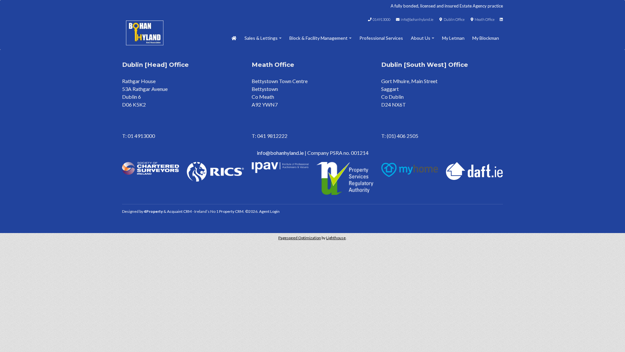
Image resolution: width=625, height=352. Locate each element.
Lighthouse (336, 237)
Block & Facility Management (318, 38)
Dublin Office (454, 19)
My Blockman (485, 38)
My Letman (453, 38)
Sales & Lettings (261, 38)
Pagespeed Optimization (299, 237)
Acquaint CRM (179, 211)
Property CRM (231, 211)
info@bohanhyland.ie (416, 19)
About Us (420, 38)
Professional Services (381, 38)
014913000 (381, 19)
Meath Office (484, 19)
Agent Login (269, 211)
